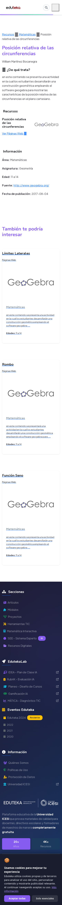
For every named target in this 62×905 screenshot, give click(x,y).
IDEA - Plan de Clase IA (22, 672)
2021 (10, 730)
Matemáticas (27, 34)
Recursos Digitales (20, 645)
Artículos (13, 602)
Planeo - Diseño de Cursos (25, 686)
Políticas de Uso (18, 770)
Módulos (13, 609)
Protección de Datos (21, 777)
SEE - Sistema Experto (25, 638)
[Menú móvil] (55, 7)
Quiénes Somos (18, 762)
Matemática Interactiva (22, 631)
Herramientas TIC (19, 624)
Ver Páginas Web (13, 133)
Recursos (8, 34)
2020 (10, 736)
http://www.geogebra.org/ (31, 185)
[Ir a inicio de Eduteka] (13, 7)
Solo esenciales (45, 898)
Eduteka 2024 (23, 717)
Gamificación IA (18, 693)
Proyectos (15, 616)
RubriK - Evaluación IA (20, 679)
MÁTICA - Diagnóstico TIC (24, 700)
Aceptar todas (17, 898)
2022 (10, 724)
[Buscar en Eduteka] (46, 7)
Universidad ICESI (19, 784)
